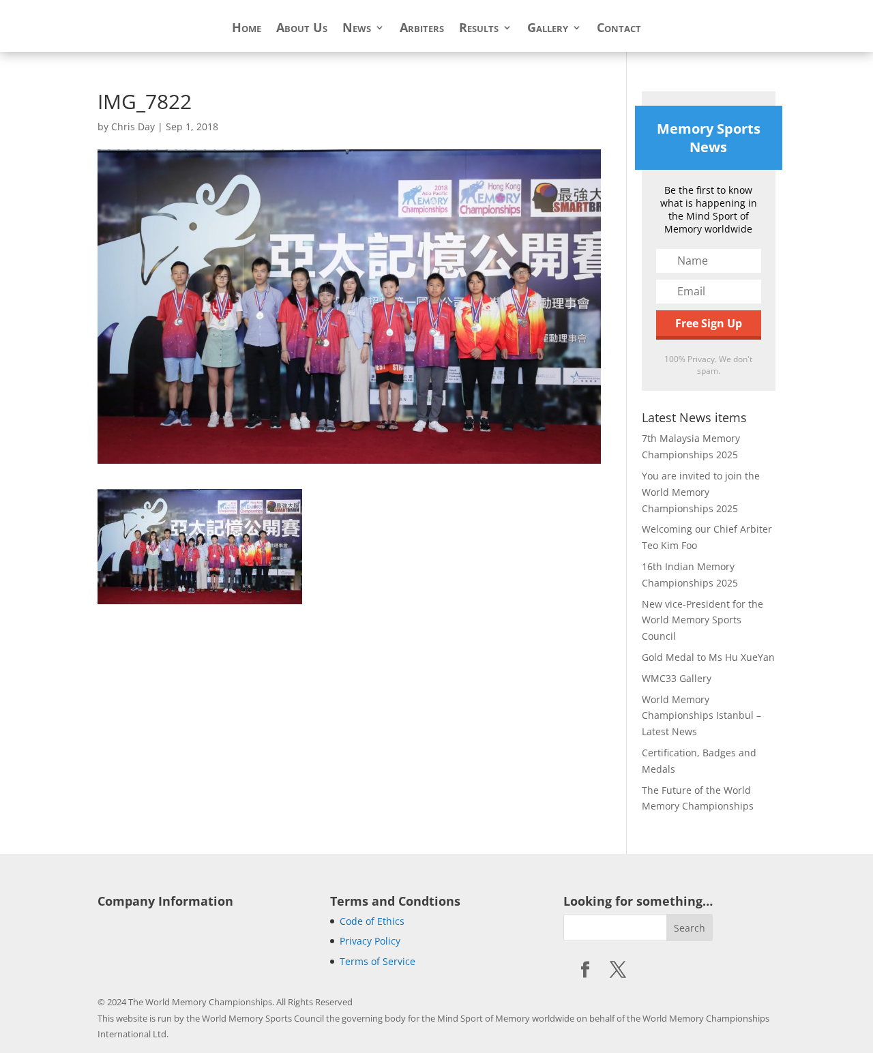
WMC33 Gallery (676, 678)
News (356, 29)
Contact (619, 29)
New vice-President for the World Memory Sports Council (702, 620)
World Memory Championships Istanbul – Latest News (701, 716)
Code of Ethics (372, 921)
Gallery (547, 29)
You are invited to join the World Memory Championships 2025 (701, 492)
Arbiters (422, 29)
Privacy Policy (370, 940)
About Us (301, 29)
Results (479, 29)
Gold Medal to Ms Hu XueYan (708, 657)
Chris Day (133, 126)
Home (246, 29)
